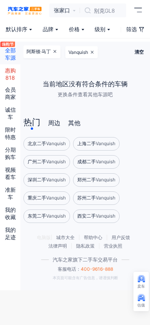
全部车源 (10, 54)
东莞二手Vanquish (47, 216)
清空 (139, 52)
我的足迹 (10, 233)
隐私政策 (85, 246)
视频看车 (10, 173)
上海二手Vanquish (96, 143)
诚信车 (10, 113)
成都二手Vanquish (96, 161)
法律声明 (57, 246)
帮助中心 (93, 237)
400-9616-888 (97, 269)
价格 (74, 29)
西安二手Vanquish (96, 216)
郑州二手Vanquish (96, 180)
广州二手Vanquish (47, 161)
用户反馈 (121, 237)
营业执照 (113, 246)
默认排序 (16, 29)
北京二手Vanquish (47, 143)
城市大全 (65, 237)
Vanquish (78, 52)
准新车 (10, 193)
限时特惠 (10, 133)
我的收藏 (10, 213)
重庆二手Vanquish (47, 198)
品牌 (48, 29)
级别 (100, 29)
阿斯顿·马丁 (39, 51)
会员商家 (10, 93)
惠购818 (10, 74)
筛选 (131, 29)
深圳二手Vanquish (47, 180)
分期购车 (10, 153)
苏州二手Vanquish (96, 198)
